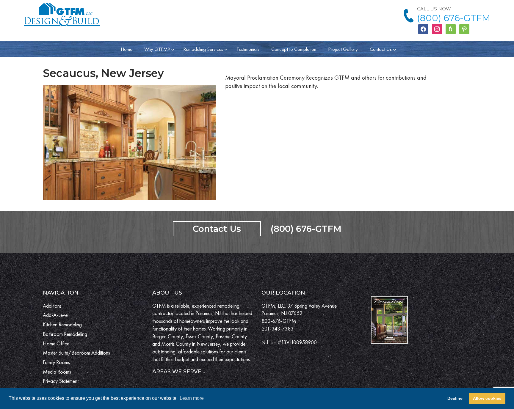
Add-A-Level (55, 315)
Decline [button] (455, 398)
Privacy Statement (61, 380)
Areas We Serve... (178, 371)
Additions (52, 305)
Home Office (56, 343)
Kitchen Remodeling (62, 324)
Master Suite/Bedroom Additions (76, 352)
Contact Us (217, 229)
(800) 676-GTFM (453, 17)
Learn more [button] (192, 398)
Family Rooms (56, 362)
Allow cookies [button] (487, 398)
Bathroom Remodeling (65, 334)
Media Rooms (57, 371)
